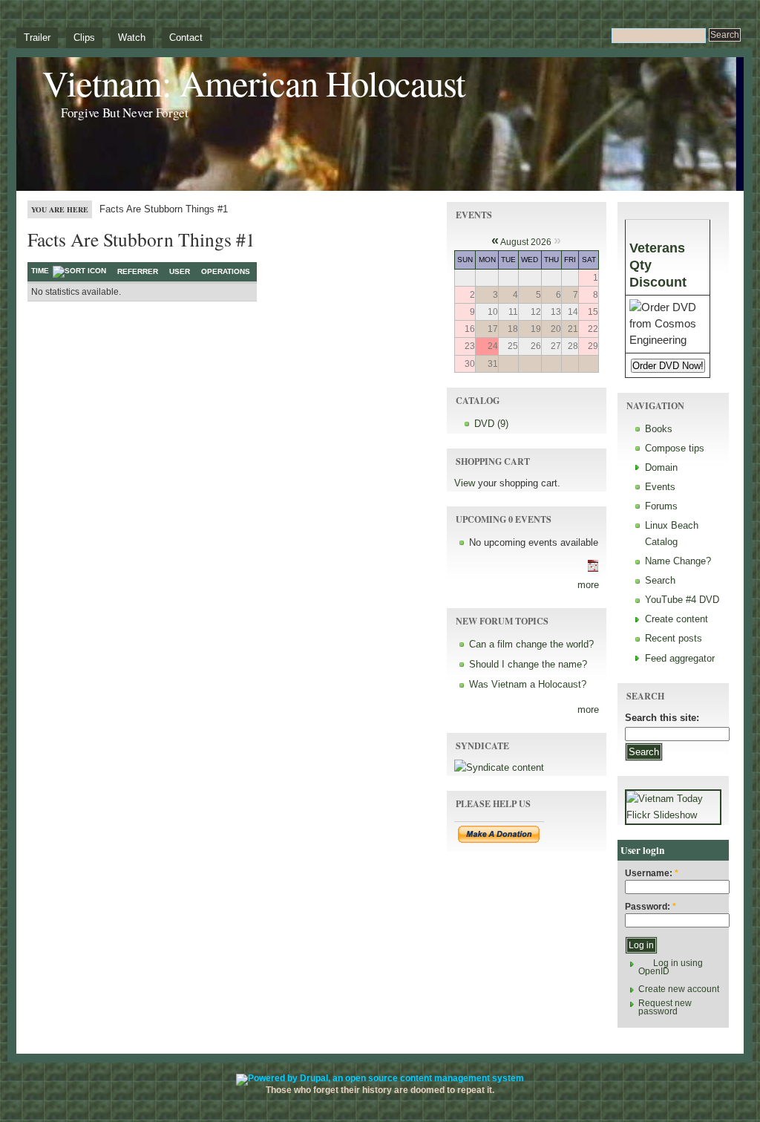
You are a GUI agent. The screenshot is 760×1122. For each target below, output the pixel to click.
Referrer (137, 271)
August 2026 (525, 242)
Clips (84, 37)
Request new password (665, 1007)
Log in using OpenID (670, 967)
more (588, 584)
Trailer (37, 37)
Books (658, 428)
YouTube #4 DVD (682, 599)
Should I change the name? (528, 664)
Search (660, 580)
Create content (676, 618)
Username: (651, 874)
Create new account (678, 989)
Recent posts (673, 638)
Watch (131, 37)
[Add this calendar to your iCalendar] (593, 568)
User (179, 271)
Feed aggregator (680, 658)
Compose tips (674, 448)
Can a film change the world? (531, 644)
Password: (650, 907)
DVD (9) (491, 423)
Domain (661, 467)
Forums (661, 506)
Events (660, 486)
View (464, 483)
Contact (186, 37)
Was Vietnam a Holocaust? (527, 684)
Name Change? (678, 561)
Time (40, 271)
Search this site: (662, 717)
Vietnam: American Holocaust (253, 83)
